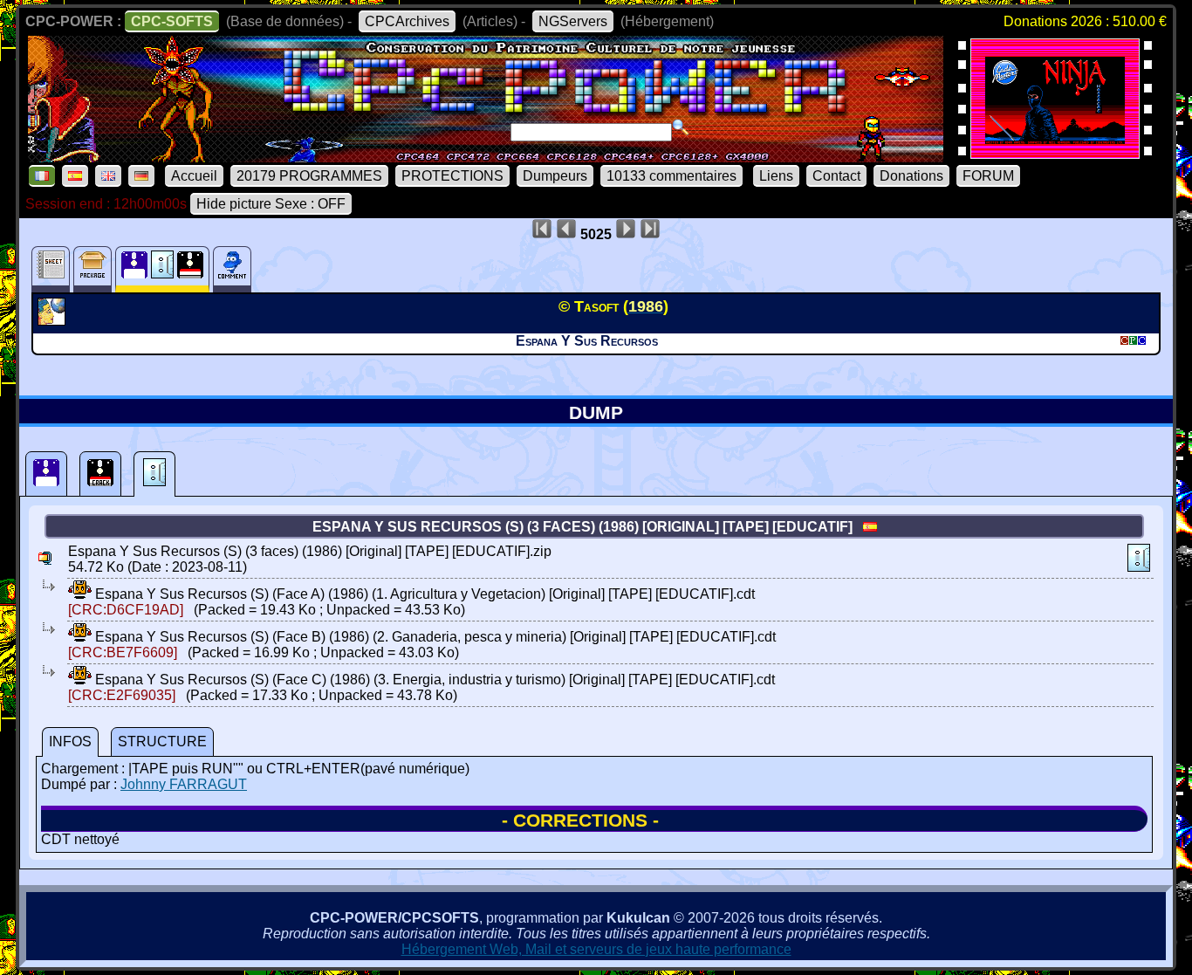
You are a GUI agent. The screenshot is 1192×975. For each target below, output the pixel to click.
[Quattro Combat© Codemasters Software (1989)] (1055, 153)
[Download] (80, 594)
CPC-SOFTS (172, 21)
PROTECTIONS (452, 175)
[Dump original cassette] (154, 474)
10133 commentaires (671, 175)
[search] (680, 127)
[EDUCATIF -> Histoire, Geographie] (54, 320)
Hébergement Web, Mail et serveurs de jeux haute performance (596, 949)
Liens (776, 175)
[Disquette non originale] (100, 474)
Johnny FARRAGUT (183, 784)
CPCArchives (407, 21)
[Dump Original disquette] (46, 474)
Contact (836, 175)
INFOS (70, 741)
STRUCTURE (162, 741)
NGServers (572, 21)
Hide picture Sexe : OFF (271, 203)
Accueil (194, 175)
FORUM (988, 175)
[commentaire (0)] (232, 269)
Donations (911, 175)
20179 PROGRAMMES (309, 175)
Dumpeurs (555, 175)
